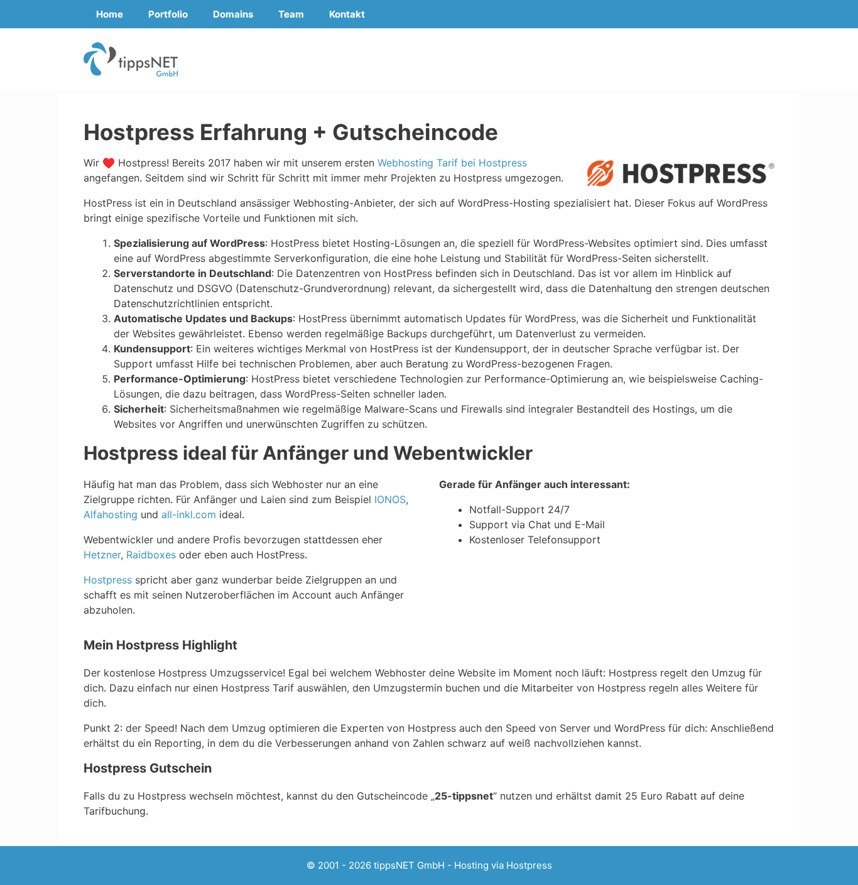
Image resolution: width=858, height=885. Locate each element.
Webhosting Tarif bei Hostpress (452, 162)
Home (109, 14)
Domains (233, 14)
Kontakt (347, 14)
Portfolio (168, 14)
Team (291, 14)
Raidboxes (151, 554)
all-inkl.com (188, 514)
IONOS (390, 499)
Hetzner (102, 554)
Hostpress (108, 579)
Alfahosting (111, 514)
